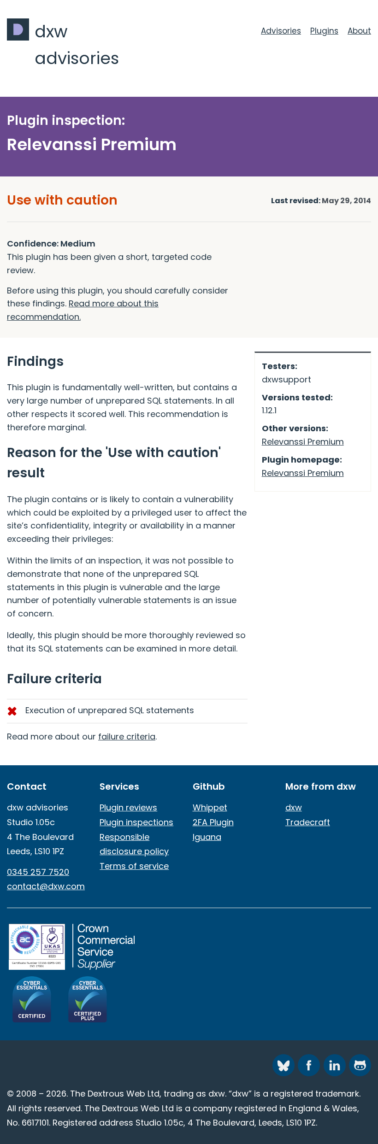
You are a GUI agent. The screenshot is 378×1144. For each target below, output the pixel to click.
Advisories (281, 30)
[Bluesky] (283, 1065)
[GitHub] (360, 1065)
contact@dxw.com (46, 886)
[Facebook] (309, 1065)
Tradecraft (307, 822)
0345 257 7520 (38, 872)
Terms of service (134, 866)
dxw (293, 807)
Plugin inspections (136, 822)
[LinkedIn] (335, 1065)
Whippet (210, 807)
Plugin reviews (128, 807)
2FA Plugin (213, 822)
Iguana (207, 837)
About (359, 30)
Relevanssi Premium (303, 441)
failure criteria (126, 736)
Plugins (324, 30)
